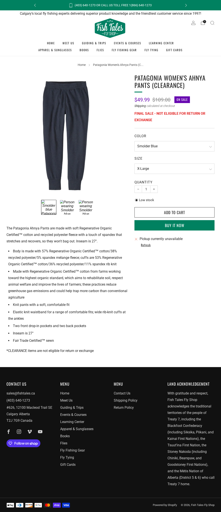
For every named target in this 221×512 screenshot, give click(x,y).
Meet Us (68, 43)
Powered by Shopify (165, 505)
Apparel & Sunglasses (55, 50)
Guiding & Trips (94, 43)
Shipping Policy (125, 400)
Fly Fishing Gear (124, 50)
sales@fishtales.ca (20, 393)
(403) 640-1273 (18, 400)
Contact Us (122, 393)
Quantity (143, 182)
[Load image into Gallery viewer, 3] (85, 207)
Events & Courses (127, 43)
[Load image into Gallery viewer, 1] (48, 207)
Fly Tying (151, 50)
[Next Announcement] (186, 5)
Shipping (140, 106)
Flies (100, 50)
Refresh (146, 245)
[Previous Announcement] (35, 5)
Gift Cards (174, 50)
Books (84, 50)
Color (140, 136)
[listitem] (110, 5)
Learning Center (161, 43)
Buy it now (174, 225)
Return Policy (124, 407)
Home (51, 43)
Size (138, 158)
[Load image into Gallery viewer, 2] (67, 207)
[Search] (212, 23)
